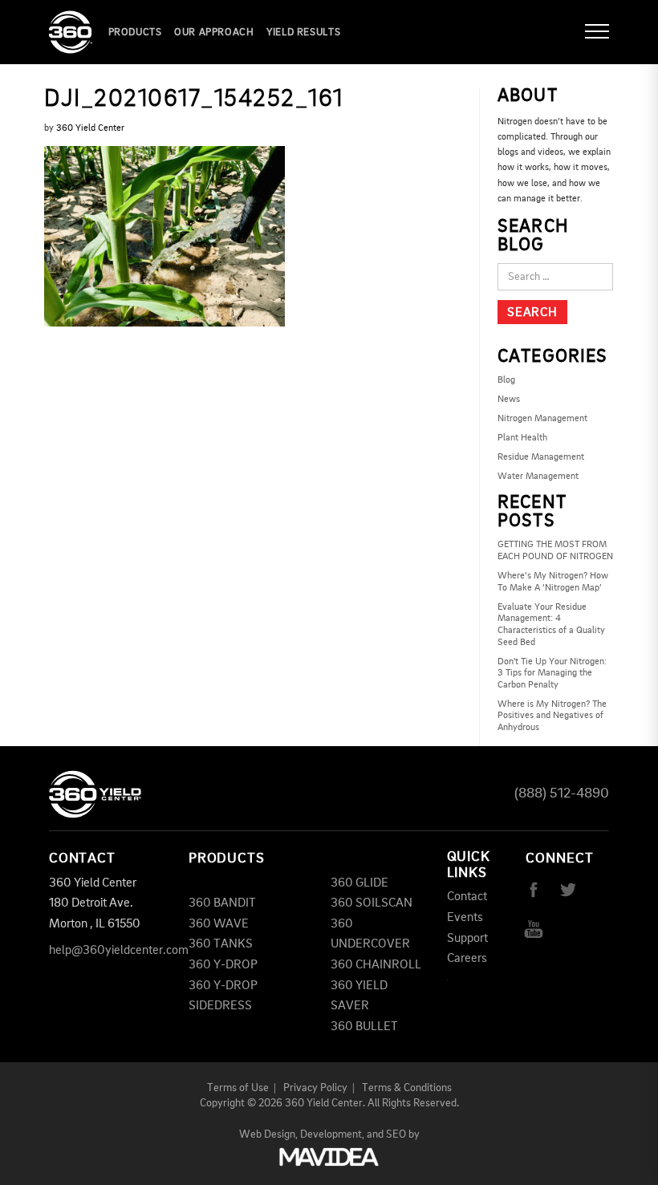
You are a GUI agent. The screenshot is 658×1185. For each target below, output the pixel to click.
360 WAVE (219, 924)
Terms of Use (238, 1088)
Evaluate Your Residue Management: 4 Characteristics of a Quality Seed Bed (551, 625)
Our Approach (214, 32)
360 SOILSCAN (371, 903)
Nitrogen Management (542, 419)
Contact (467, 897)
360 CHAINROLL (376, 965)
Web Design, (268, 1134)
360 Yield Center (90, 128)
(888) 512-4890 (561, 793)
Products (135, 32)
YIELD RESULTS (303, 32)
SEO (396, 1134)
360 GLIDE (359, 883)
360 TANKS (221, 944)
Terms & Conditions (407, 1088)
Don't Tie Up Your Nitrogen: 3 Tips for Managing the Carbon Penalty (552, 673)
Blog (506, 380)
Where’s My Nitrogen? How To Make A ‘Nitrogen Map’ (553, 582)
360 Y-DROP (223, 965)
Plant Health (522, 438)
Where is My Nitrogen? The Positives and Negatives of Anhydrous (552, 716)
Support (467, 938)
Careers (467, 958)
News (509, 399)
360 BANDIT (222, 903)
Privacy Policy (315, 1088)
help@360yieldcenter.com (119, 950)
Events (465, 917)
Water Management (538, 476)
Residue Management (541, 457)
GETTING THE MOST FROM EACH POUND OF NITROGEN (555, 551)
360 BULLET (364, 1027)
